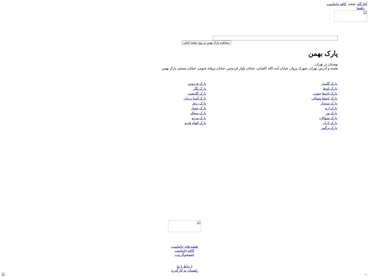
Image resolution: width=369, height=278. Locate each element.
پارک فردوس (196, 83)
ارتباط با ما (184, 266)
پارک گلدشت (197, 93)
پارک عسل (198, 108)
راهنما (361, 8)
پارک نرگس (329, 128)
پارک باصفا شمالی (324, 98)
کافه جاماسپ (336, 4)
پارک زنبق (199, 103)
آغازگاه (362, 4)
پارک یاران (330, 123)
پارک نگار (199, 88)
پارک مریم (199, 118)
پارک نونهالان (328, 118)
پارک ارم (331, 108)
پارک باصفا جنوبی (325, 93)
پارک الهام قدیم (195, 123)
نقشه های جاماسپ (184, 246)
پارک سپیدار (329, 103)
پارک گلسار (329, 83)
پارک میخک (198, 113)
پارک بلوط (330, 88)
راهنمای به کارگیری (184, 270)
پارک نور (331, 113)
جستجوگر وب (184, 254)
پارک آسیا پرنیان (195, 98)
